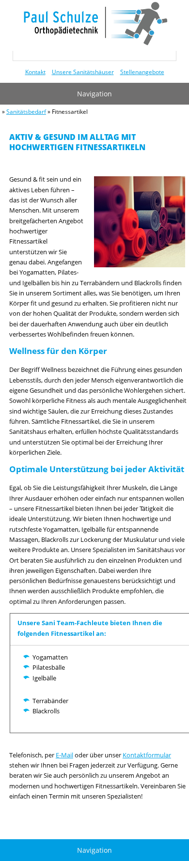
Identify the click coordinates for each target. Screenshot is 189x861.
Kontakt (35, 72)
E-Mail (64, 755)
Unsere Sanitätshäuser (83, 72)
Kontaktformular (147, 755)
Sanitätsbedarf (26, 111)
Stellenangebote (142, 72)
